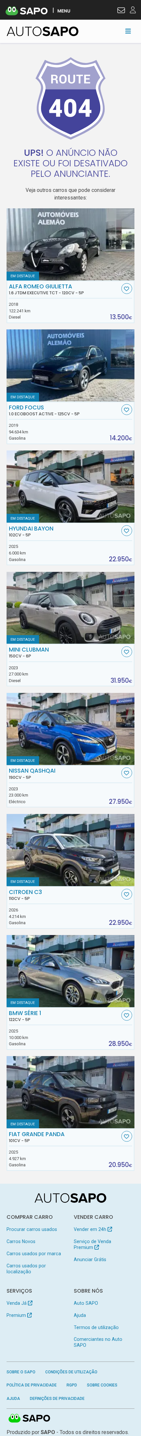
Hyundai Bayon (31, 531)
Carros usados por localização (26, 1268)
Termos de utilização (96, 1327)
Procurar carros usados (32, 1229)
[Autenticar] (121, 11)
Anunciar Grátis (90, 1259)
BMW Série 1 (25, 1016)
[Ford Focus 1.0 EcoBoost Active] (71, 365)
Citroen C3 (25, 895)
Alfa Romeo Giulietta (46, 289)
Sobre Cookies (102, 1385)
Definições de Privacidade (57, 1398)
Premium (17, 1315)
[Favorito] (126, 288)
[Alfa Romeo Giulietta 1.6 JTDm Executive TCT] (71, 244)
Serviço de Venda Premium (92, 1244)
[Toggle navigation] (128, 31)
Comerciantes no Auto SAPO (98, 1342)
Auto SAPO (86, 1303)
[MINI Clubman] (71, 608)
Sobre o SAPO (21, 1372)
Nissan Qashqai (32, 773)
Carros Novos (21, 1241)
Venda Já (17, 1303)
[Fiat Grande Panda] (71, 1092)
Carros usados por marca (34, 1253)
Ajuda (80, 1315)
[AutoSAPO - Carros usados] (43, 31)
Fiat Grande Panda (37, 1137)
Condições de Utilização (71, 1372)
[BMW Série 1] (71, 971)
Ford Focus (44, 410)
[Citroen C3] (71, 850)
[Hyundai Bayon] (71, 486)
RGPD (72, 1385)
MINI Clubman (29, 652)
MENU (63, 10)
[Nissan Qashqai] (71, 729)
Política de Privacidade (32, 1385)
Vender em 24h (91, 1229)
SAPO (29, 1418)
